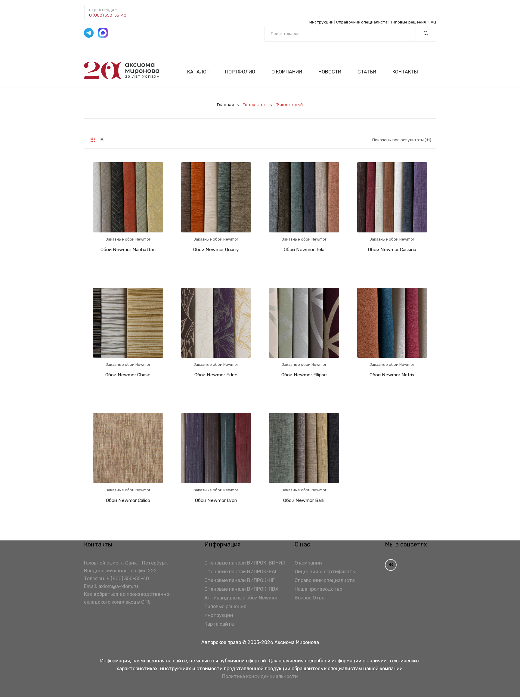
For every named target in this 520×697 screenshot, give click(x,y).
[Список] (101, 140)
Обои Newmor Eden (215, 375)
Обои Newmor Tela (304, 249)
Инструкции (321, 22)
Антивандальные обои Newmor (240, 598)
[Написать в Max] (103, 33)
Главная (225, 104)
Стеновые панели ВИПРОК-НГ (239, 580)
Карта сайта (219, 624)
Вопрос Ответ (311, 598)
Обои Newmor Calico (128, 500)
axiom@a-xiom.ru (118, 586)
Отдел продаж (103, 10)
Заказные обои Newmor (128, 239)
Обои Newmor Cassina (392, 249)
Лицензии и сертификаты (325, 571)
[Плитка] (92, 140)
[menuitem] (200, 72)
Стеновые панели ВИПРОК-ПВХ (241, 589)
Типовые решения (408, 22)
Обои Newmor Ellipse (304, 375)
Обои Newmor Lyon (216, 500)
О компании (308, 563)
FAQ (432, 22)
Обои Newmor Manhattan (128, 249)
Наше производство (318, 589)
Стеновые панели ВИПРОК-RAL (241, 571)
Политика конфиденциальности (260, 676)
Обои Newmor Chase (127, 375)
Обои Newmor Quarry (216, 249)
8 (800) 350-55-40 (107, 15)
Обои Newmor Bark (304, 500)
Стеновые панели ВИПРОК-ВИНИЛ (244, 563)
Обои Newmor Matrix (392, 375)
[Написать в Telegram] (89, 33)
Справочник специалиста (362, 22)
